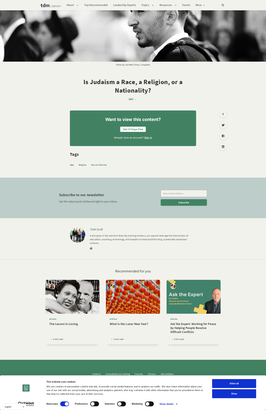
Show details (166, 404)
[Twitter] (223, 125)
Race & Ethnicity (99, 164)
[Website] (91, 248)
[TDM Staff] (77, 235)
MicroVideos (167, 373)
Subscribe (183, 202)
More (199, 5)
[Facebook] (223, 136)
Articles (52, 319)
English (8, 406)
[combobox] (14, 407)
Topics (145, 5)
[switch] (94, 403)
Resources (165, 5)
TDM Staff (96, 229)
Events (186, 5)
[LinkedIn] (223, 147)
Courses (139, 373)
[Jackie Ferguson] (52, 286)
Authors (97, 373)
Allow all (234, 383)
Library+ (152, 373)
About (70, 5)
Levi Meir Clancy (132, 64)
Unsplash (145, 64)
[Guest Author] (112, 286)
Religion (83, 164)
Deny (234, 393)
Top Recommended (96, 5)
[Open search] (222, 5)
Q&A (131, 99)
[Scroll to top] (223, 114)
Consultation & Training (117, 373)
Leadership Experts (124, 5)
